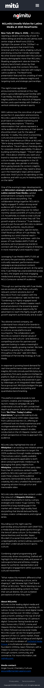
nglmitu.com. (7, 658)
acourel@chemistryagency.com (16, 671)
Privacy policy (14, 681)
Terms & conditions (28, 681)
